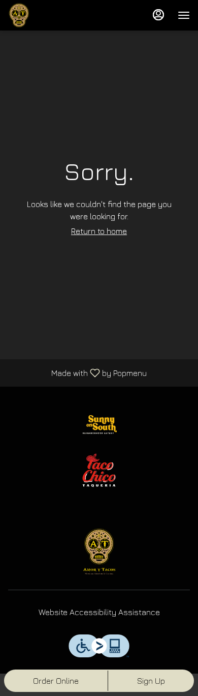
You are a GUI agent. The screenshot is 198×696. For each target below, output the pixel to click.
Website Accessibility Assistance (99, 612)
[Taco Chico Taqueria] (99, 469)
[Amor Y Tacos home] (54, 15)
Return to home (99, 231)
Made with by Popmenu (77, 372)
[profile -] (158, 15)
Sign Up (151, 680)
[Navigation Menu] (184, 15)
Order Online (56, 680)
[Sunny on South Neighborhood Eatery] (99, 423)
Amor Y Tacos (99, 551)
